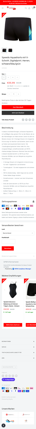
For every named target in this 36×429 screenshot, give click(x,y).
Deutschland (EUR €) (8, 367)
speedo (4, 68)
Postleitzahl (5, 237)
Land (3, 229)
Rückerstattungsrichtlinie (9, 256)
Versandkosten (18, 86)
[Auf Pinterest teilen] (26, 119)
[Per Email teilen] (33, 119)
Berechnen (7, 248)
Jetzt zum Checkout (18, 113)
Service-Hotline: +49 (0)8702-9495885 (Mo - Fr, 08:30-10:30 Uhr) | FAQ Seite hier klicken (18, 2)
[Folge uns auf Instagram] (9, 376)
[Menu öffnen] (2, 8)
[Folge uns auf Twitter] (6, 376)
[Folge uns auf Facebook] (3, 376)
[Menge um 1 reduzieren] (9, 94)
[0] (33, 8)
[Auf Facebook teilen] (23, 119)
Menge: (4, 94)
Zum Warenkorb (18, 107)
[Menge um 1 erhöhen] (18, 94)
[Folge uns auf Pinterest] (13, 376)
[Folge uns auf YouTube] (16, 376)
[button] (3, 425)
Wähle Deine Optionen (13, 325)
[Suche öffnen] (26, 8)
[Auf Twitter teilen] (29, 119)
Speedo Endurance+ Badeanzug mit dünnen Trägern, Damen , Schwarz (11, 304)
